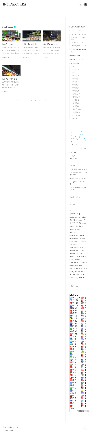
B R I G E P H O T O (78, 34)
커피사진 (72, 214)
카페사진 (83, 256)
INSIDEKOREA (14, 4)
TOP (85, 428)
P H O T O (75, 31)
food (71, 241)
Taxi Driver (73, 244)
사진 (77, 250)
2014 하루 (75, 100)
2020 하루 (75, 82)
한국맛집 (78, 223)
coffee (71, 229)
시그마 (78, 214)
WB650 (77, 259)
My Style (74, 56)
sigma (82, 250)
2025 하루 (75, 67)
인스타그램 (71, 286)
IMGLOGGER (73, 235)
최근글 (71, 197)
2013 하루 (75, 103)
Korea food (73, 278)
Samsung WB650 (78, 45)
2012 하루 (75, 106)
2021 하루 (75, 79)
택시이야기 (76, 275)
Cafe (84, 223)
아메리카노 (79, 253)
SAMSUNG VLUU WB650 (78, 262)
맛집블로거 (81, 272)
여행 (80, 266)
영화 (78, 256)
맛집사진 (72, 250)
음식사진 (72, 223)
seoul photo (73, 269)
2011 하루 (76, 109)
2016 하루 (75, 94)
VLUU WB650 (74, 247)
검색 (80, 4)
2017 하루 (75, 91)
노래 (80, 217)
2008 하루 (75, 118)
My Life (74, 63)
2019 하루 (75, 85)
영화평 (81, 226)
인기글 (78, 197)
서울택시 (78, 229)
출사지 (81, 269)
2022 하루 (75, 76)
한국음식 (82, 238)
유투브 (77, 286)
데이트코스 (79, 220)
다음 (45, 100)
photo (84, 217)
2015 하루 (75, 97)
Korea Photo (73, 266)
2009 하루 (76, 115)
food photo (73, 217)
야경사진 (76, 241)
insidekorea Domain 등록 (77, 178)
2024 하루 (75, 70)
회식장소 (83, 241)
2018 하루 (75, 88)
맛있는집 (72, 220)
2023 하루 (75, 73)
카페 (70, 275)
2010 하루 (76, 112)
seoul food (73, 232)
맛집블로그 (72, 256)
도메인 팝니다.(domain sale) (78, 169)
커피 (82, 275)
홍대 (81, 247)
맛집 (76, 272)
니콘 (85, 269)
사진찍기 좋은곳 (74, 238)
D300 (71, 259)
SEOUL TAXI (73, 226)
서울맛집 (72, 253)
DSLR (71, 272)
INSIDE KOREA (77, 27)
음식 (85, 220)
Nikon (82, 235)
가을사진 (81, 278)
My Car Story (76, 59)
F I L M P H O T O (77, 42)
